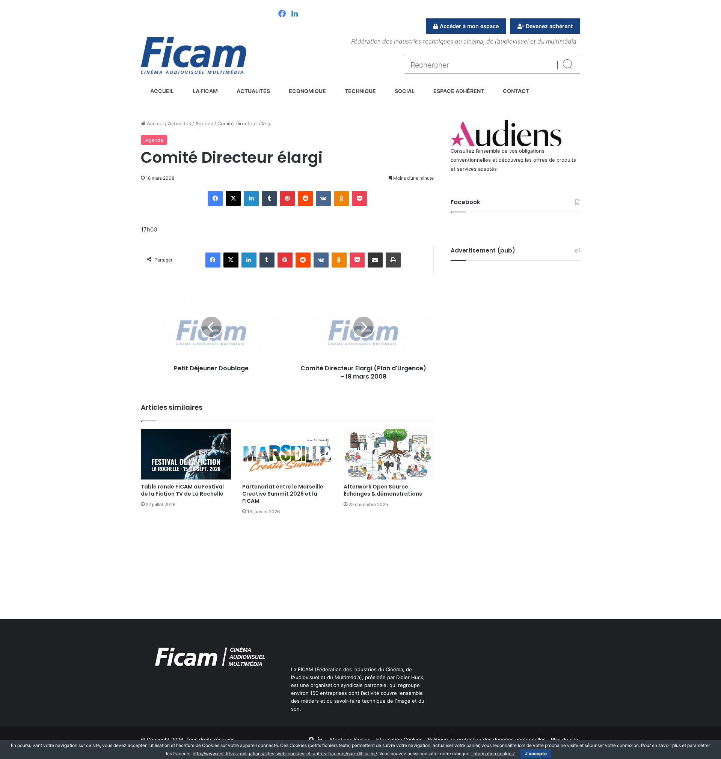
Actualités (253, 91)
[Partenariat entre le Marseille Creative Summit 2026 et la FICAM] (287, 454)
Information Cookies (399, 739)
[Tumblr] (269, 198)
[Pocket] (359, 198)
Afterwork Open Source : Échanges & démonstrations (383, 490)
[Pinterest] (287, 198)
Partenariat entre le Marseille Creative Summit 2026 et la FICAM (282, 494)
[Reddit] (305, 198)
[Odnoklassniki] (341, 198)
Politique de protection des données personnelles (487, 739)
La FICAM (205, 91)
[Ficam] (193, 55)
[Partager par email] (375, 260)
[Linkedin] (294, 14)
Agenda (204, 123)
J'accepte (536, 753)
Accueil (162, 91)
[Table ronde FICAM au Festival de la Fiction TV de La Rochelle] (186, 454)
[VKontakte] (323, 198)
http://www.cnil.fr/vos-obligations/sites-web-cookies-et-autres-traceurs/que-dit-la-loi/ (285, 753)
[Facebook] (282, 14)
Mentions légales (350, 739)
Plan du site (564, 739)
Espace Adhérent (458, 91)
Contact (516, 91)
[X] (233, 198)
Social (405, 91)
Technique (360, 91)
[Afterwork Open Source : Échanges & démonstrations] (389, 454)
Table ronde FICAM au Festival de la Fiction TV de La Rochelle (182, 490)
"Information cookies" (493, 753)
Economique (307, 91)
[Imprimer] (393, 260)
